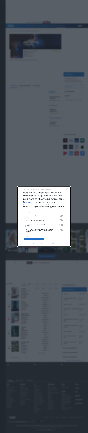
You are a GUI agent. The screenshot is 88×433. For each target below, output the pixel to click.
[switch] (61, 216)
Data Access (44, 243)
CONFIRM (34, 239)
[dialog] (44, 216)
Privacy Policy (52, 243)
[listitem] (44, 212)
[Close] (67, 189)
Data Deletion (36, 243)
